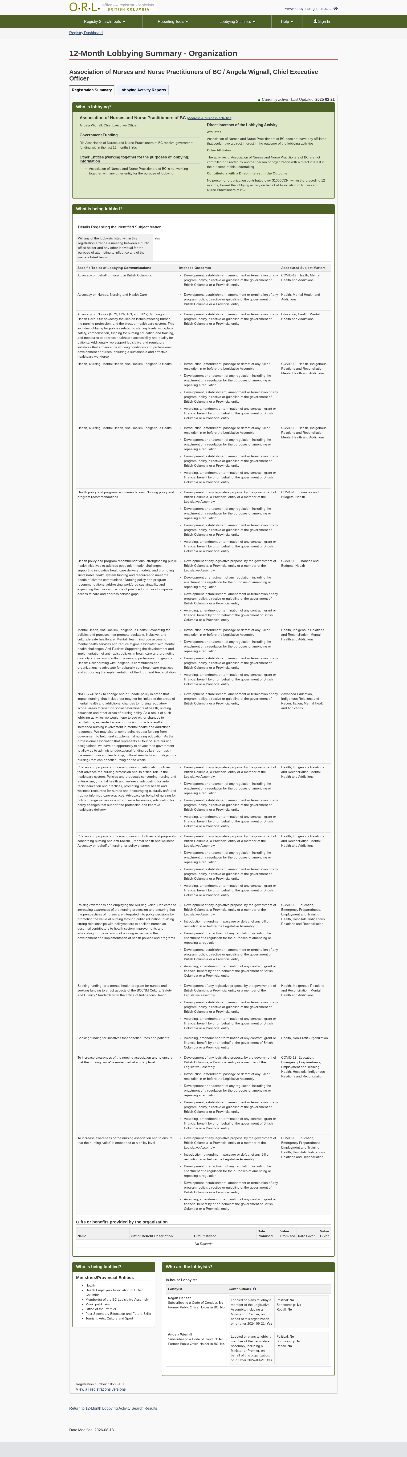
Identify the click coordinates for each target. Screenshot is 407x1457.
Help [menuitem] (285, 22)
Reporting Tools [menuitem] (171, 22)
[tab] (91, 90)
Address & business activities (209, 118)
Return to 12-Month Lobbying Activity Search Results (113, 1408)
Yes (134, 147)
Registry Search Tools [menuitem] (102, 22)
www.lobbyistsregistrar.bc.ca (309, 9)
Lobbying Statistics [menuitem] (235, 22)
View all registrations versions (101, 1389)
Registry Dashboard (86, 33)
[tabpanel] (203, 744)
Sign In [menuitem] (323, 22)
